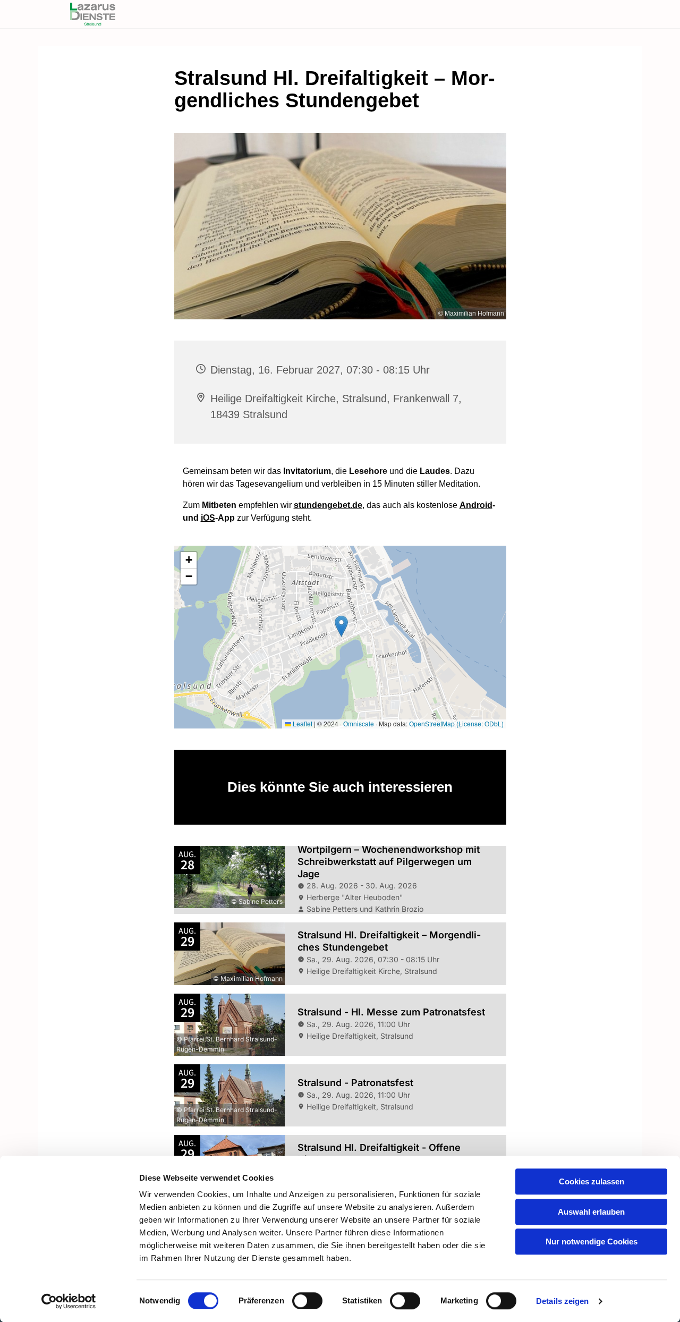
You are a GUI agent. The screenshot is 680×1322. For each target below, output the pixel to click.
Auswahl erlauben (591, 1211)
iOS (208, 517)
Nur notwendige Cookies (592, 1241)
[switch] (307, 1300)
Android (476, 505)
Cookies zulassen (591, 1181)
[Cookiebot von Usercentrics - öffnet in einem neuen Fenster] (68, 1301)
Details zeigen (562, 1301)
